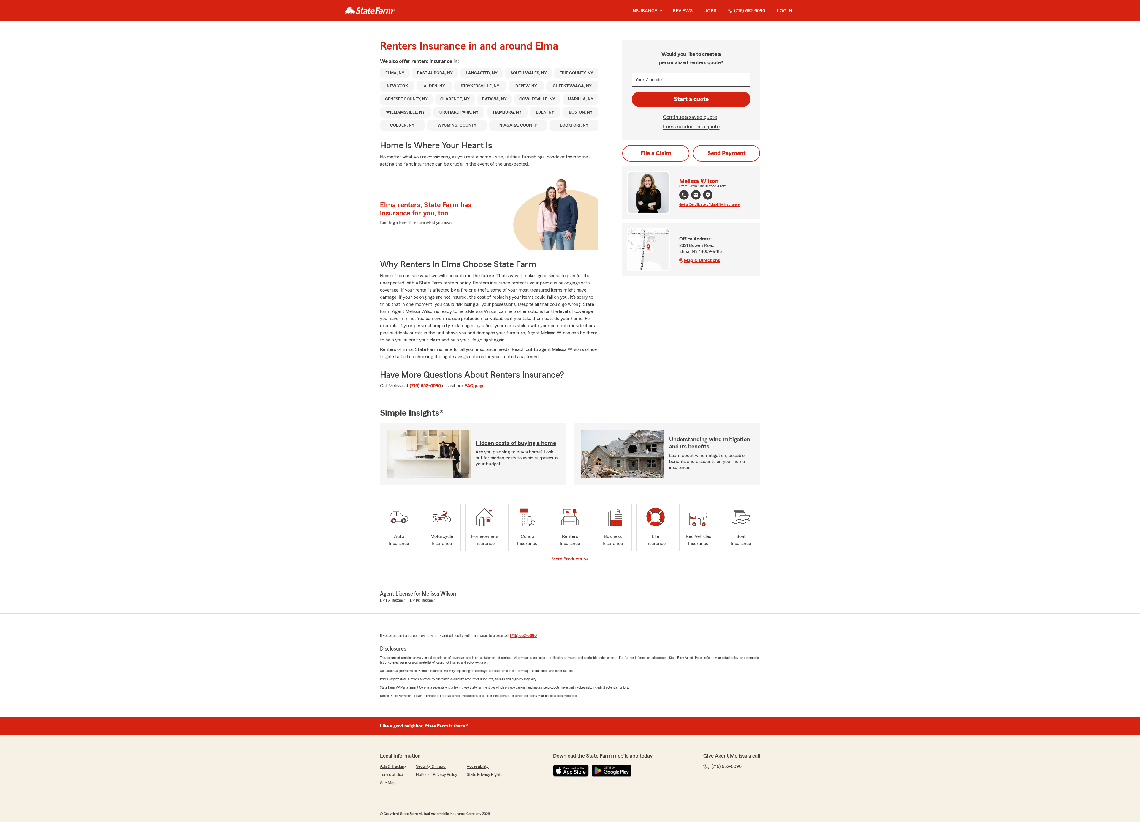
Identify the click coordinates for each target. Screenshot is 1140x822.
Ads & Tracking (393, 766)
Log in (784, 10)
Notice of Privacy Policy (436, 775)
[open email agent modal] (696, 195)
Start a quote (691, 99)
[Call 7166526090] (684, 195)
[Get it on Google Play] (611, 771)
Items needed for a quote (691, 126)
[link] (370, 11)
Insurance (644, 10)
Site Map (388, 783)
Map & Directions (702, 260)
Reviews (683, 10)
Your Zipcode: (649, 79)
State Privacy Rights (484, 775)
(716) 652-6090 (749, 10)
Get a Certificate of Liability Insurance (709, 204)
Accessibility (478, 766)
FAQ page (474, 385)
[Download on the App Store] (571, 771)
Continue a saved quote (690, 117)
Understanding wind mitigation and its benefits (709, 443)
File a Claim (656, 153)
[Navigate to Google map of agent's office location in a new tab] (707, 195)
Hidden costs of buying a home (516, 443)
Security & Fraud (431, 766)
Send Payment (726, 153)
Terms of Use (391, 775)
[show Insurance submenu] (659, 11)
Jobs (710, 10)
